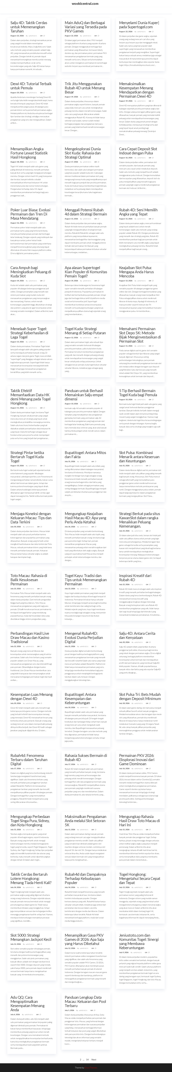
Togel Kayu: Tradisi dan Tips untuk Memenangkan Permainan (86, 579)
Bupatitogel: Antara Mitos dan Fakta (85, 454)
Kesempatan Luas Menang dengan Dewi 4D (31, 696)
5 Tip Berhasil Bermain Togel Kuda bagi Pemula (138, 392)
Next (93, 1059)
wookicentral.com (85, 4)
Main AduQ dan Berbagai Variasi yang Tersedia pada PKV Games (86, 26)
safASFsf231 (33, 36)
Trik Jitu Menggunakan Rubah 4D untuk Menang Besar (85, 87)
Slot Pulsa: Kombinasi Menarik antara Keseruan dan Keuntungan (139, 456)
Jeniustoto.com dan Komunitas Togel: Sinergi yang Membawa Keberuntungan (139, 941)
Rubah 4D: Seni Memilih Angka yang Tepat (138, 212)
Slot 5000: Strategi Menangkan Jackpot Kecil (30, 937)
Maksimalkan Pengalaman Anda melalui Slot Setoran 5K (85, 820)
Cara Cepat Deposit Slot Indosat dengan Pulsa (138, 150)
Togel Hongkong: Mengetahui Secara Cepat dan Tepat (139, 878)
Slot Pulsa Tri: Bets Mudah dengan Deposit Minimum (140, 696)
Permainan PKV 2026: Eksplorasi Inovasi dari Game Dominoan (136, 759)
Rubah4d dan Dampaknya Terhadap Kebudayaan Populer (85, 878)
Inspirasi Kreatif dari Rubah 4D (135, 577)
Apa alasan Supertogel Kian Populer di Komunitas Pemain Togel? (86, 271)
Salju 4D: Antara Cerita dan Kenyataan (137, 635)
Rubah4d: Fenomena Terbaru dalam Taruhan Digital (28, 759)
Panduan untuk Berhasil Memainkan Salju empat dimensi (84, 394)
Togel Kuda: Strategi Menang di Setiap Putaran (85, 330)
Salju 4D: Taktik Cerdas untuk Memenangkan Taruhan (28, 26)
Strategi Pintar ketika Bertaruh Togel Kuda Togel (27, 456)
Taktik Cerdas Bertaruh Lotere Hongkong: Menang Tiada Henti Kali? (30, 878)
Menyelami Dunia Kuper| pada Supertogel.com (139, 24)
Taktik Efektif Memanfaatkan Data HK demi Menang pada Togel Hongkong (30, 396)
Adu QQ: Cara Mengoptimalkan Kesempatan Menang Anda (27, 1003)
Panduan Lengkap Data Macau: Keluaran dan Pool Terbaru (85, 1001)
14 (87, 1059)
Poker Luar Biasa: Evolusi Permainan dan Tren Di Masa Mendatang (30, 214)
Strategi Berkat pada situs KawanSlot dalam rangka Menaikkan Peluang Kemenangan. (139, 519)
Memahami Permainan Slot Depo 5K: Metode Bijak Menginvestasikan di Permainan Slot (140, 334)
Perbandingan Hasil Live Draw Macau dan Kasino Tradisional (29, 637)
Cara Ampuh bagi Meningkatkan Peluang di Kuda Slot (30, 271)
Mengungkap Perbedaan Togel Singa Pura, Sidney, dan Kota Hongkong (30, 820)
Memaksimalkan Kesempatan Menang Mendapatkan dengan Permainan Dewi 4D (136, 89)
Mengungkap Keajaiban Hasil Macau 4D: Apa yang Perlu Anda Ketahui (85, 517)
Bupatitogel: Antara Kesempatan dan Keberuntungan (80, 698)
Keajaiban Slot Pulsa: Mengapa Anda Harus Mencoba (136, 271)
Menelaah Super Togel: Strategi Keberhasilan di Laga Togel (29, 332)
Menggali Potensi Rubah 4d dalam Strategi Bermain (86, 212)
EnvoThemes (91, 1067)
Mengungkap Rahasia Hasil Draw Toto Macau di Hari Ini (139, 820)
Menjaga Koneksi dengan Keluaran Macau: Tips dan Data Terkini (30, 517)
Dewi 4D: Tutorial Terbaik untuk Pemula (31, 85)
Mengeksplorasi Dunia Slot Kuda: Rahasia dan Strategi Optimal (83, 152)
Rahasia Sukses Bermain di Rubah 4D (86, 757)
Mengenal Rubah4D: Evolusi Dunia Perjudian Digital (84, 637)
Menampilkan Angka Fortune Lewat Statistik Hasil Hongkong (29, 152)
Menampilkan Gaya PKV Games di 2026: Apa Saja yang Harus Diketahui (84, 939)
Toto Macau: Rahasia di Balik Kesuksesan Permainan (28, 579)
